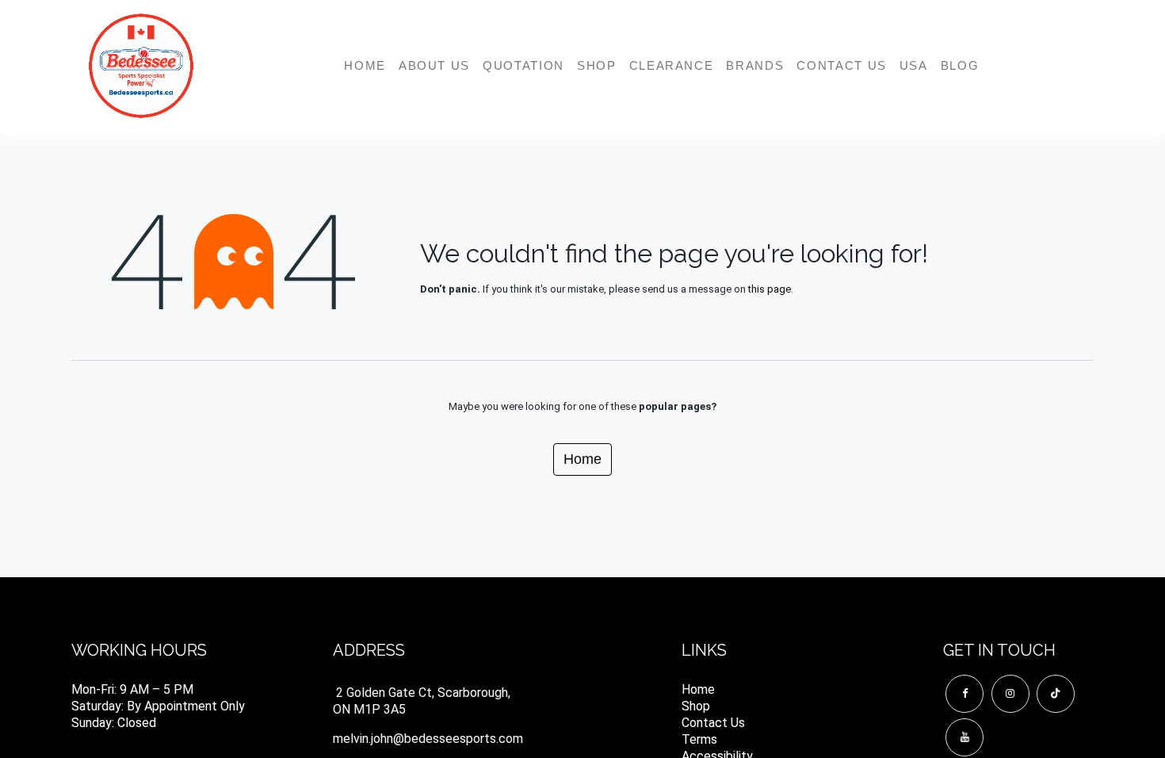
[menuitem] (365, 66)
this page (769, 289)
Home (582, 459)
